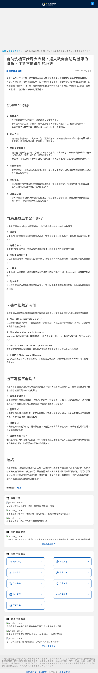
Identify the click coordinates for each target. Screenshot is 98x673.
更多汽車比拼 (47, 544)
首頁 (4, 51)
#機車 (19, 488)
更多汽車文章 (47, 646)
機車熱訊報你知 (16, 51)
